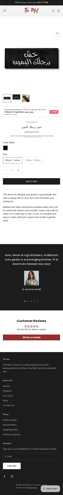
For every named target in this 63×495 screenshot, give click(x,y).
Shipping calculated (32, 135)
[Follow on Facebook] (4, 476)
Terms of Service (11, 434)
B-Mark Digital (32, 488)
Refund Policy (10, 424)
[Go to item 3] (26, 98)
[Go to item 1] (7, 98)
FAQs (5, 400)
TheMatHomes (31, 122)
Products (7, 390)
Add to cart (31, 181)
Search (6, 386)
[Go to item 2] (16, 97)
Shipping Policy (10, 429)
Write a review (31, 337)
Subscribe (11, 466)
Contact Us (9, 405)
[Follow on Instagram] (12, 476)
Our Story (8, 395)
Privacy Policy (10, 420)
